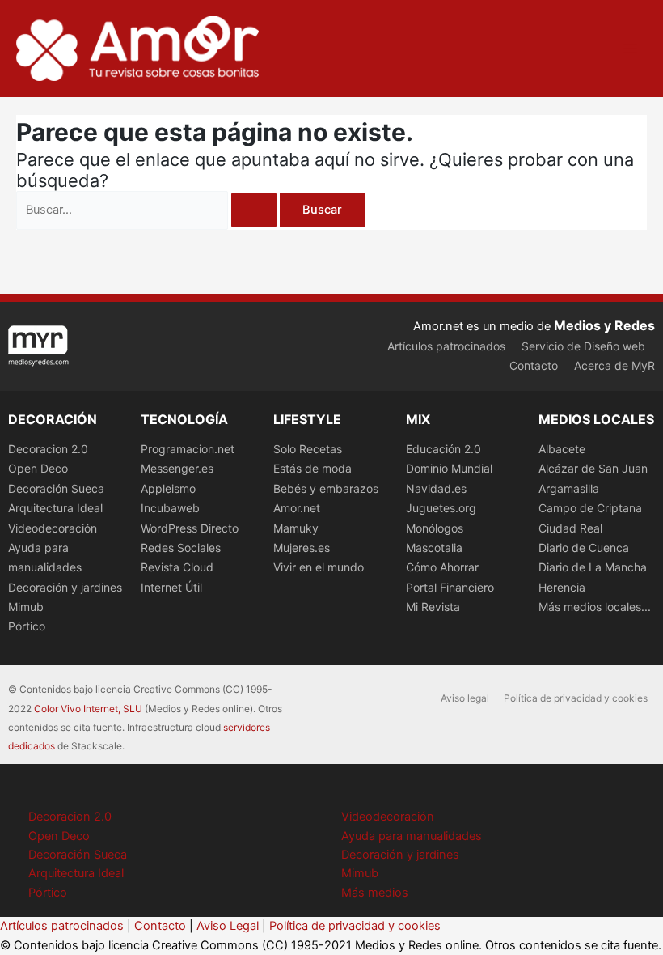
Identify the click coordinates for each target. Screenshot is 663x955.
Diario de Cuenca (583, 547)
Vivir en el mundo (318, 567)
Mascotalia (434, 547)
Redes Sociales (181, 547)
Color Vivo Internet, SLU (88, 708)
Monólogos (434, 528)
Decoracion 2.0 (48, 449)
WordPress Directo (190, 528)
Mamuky (296, 528)
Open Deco (38, 468)
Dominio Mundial (449, 468)
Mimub (26, 606)
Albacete (561, 449)
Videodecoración (52, 528)
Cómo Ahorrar (442, 567)
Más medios (374, 892)
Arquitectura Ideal (55, 508)
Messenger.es (177, 468)
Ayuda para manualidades (411, 836)
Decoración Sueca (56, 488)
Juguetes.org (441, 508)
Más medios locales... (594, 606)
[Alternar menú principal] (630, 49)
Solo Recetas (307, 449)
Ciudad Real (570, 528)
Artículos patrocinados (446, 346)
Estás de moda (312, 468)
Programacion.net (187, 449)
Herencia (561, 587)
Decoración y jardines (65, 587)
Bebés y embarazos (325, 488)
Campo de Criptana (590, 508)
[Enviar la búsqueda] (254, 210)
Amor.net (296, 508)
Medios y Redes (604, 325)
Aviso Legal (227, 926)
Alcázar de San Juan (593, 468)
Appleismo (168, 488)
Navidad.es (436, 488)
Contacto (533, 365)
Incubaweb (170, 508)
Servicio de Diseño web (583, 346)
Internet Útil (171, 587)
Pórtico (26, 626)
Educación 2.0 (443, 449)
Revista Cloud (177, 567)
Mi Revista (433, 606)
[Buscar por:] (148, 209)
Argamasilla (568, 488)
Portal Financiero (450, 587)
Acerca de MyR (614, 365)
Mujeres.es (301, 547)
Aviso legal (465, 698)
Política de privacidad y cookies (576, 698)
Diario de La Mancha (592, 567)
